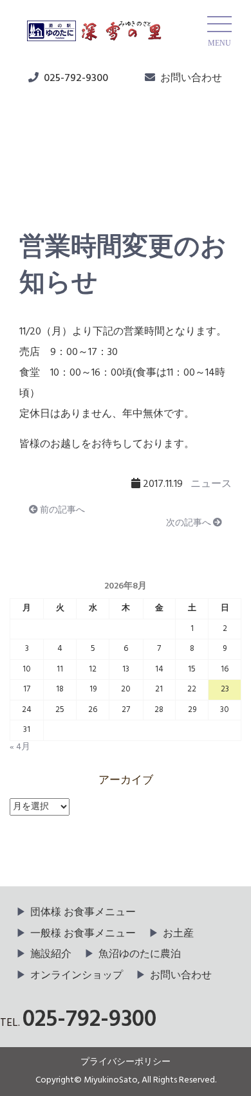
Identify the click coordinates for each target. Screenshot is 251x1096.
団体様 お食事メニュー (83, 912)
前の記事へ (61, 510)
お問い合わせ (191, 78)
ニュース (52, 174)
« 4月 (20, 747)
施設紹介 (50, 954)
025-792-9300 (76, 78)
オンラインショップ (76, 975)
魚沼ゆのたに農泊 (139, 954)
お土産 (178, 934)
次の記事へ (189, 523)
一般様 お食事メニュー (83, 934)
